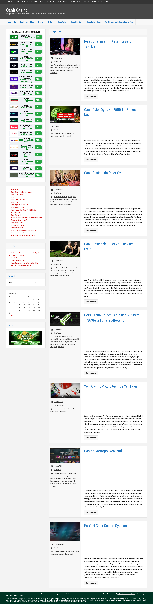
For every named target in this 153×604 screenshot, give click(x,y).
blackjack (57, 270)
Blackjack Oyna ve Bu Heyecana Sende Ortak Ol (26, 218)
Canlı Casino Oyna (17, 195)
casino (77, 551)
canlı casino (54, 136)
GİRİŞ (38, 37)
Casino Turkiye (59, 405)
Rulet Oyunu (75, 68)
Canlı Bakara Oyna (75, 2)
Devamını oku (91, 96)
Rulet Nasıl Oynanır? (17, 233)
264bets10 (54, 339)
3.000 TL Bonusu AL (18, 260)
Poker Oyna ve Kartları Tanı (19, 205)
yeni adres (61, 347)
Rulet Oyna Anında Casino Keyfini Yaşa (96, 2)
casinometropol (69, 481)
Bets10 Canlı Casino (18, 258)
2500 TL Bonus (66, 133)
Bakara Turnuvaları (17, 228)
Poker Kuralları (15, 212)
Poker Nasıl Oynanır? (17, 207)
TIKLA (38, 44)
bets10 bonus (68, 339)
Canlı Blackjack (62, 2)
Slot (71, 484)
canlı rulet (57, 133)
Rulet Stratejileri (55, 70)
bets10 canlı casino (68, 268)
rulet (51, 68)
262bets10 (62, 337)
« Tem (11, 315)
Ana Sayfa (10, 2)
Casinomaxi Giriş (59, 409)
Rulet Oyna (67, 68)
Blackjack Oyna (63, 273)
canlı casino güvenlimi (66, 476)
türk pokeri (62, 412)
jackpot (52, 484)
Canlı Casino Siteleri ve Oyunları (26, 2)
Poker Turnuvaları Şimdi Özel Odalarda (23, 210)
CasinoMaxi (58, 202)
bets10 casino (59, 473)
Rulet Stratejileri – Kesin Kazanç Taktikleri (24, 263)
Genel (56, 337)
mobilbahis (66, 202)
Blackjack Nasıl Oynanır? (19, 220)
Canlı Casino (17, 10)
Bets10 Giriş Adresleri (66, 342)
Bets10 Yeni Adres (61, 344)
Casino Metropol (64, 199)
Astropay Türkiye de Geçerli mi (21, 265)
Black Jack (69, 409)
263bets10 (70, 337)
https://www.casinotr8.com (126, 594)
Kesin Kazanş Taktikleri (72, 65)
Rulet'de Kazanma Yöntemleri (59, 275)
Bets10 (42, 2)
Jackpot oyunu (61, 484)
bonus (70, 197)
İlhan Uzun (57, 62)
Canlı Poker (50, 2)
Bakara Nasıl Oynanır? (18, 225)
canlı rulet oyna (64, 136)
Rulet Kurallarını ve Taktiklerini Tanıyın (23, 235)
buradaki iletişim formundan (62, 601)
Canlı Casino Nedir (65, 478)
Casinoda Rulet (59, 65)
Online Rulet (75, 202)
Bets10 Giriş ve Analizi (18, 200)
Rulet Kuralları (58, 68)
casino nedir (60, 481)
